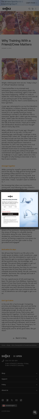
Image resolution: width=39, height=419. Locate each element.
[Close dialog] (37, 193)
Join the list (10, 214)
